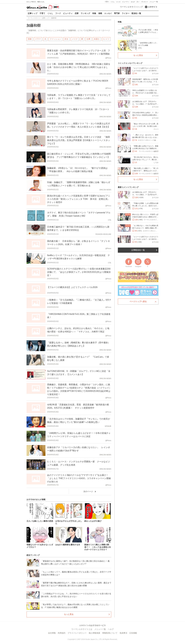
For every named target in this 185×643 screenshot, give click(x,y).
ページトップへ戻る (138, 301)
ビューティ (125, 1)
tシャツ (106, 39)
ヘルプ (111, 629)
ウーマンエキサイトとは (81, 629)
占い (138, 1)
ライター (125, 13)
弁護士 (97, 39)
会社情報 (52, 633)
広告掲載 (133, 633)
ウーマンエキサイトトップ (131, 7)
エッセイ (108, 13)
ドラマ (38, 39)
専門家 (117, 13)
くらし (113, 1)
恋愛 (77, 13)
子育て (107, 1)
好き (66, 39)
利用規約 (61, 633)
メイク (75, 39)
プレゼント (144, 1)
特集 (94, 13)
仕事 (88, 39)
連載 (100, 13)
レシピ (118, 1)
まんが (133, 1)
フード (58, 13)
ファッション (55, 39)
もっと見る (69, 614)
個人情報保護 (94, 633)
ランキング (85, 13)
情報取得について (109, 633)
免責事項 (123, 633)
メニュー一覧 (154, 1)
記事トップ (32, 13)
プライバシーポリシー (77, 633)
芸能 (30, 39)
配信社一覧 (136, 13)
